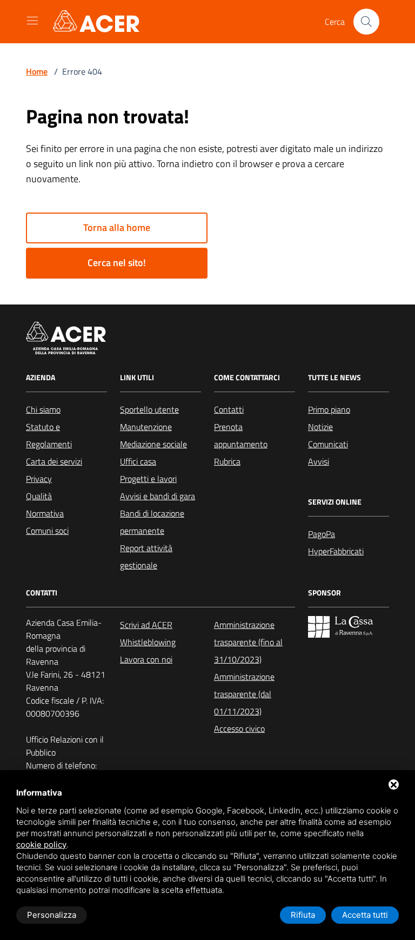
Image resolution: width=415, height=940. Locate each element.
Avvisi (318, 461)
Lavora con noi (146, 659)
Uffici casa (138, 461)
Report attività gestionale (146, 556)
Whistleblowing (148, 642)
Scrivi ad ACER (146, 624)
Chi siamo (43, 409)
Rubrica (227, 461)
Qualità (39, 495)
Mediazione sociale (153, 444)
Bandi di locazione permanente (152, 522)
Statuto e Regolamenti (49, 435)
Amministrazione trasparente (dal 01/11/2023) (244, 694)
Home (37, 71)
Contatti (229, 409)
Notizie (320, 426)
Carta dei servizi (54, 461)
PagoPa (321, 533)
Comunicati (328, 444)
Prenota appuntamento (240, 435)
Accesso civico (239, 728)
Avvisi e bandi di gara (157, 495)
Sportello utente (149, 409)
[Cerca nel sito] (366, 22)
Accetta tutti (365, 915)
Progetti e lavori (148, 478)
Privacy (39, 478)
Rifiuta (303, 915)
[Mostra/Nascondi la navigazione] (32, 20)
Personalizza (51, 915)
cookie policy (41, 844)
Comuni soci (47, 530)
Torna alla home (116, 227)
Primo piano (329, 409)
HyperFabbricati (336, 551)
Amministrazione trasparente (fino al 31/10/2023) (248, 642)
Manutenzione (146, 426)
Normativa (45, 513)
